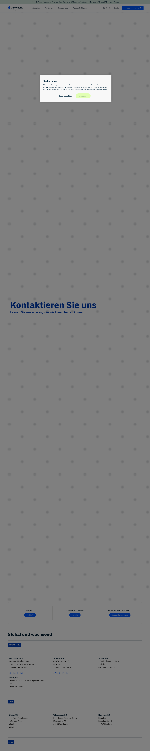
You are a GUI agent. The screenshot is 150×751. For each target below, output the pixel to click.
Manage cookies (65, 96)
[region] (75, 88)
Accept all (83, 96)
